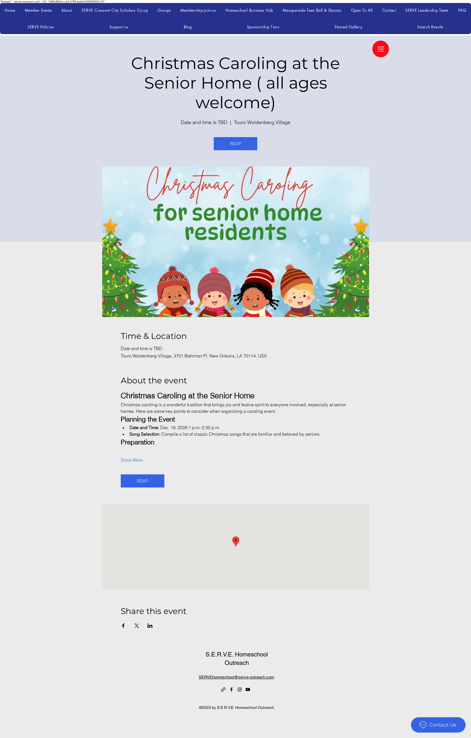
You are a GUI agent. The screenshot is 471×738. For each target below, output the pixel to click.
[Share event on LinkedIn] (150, 625)
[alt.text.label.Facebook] (231, 689)
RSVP (235, 143)
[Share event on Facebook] (123, 625)
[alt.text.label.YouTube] (247, 689)
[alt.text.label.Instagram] (239, 689)
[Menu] (380, 49)
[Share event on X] (136, 625)
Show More (132, 460)
